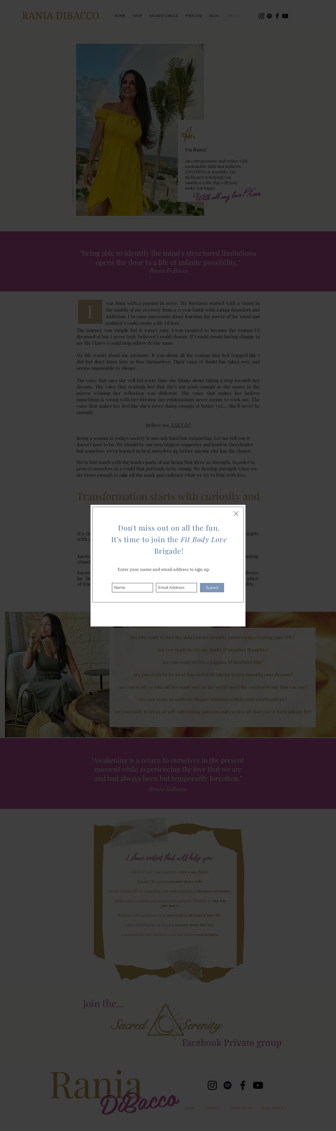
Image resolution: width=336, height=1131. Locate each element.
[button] (236, 513)
